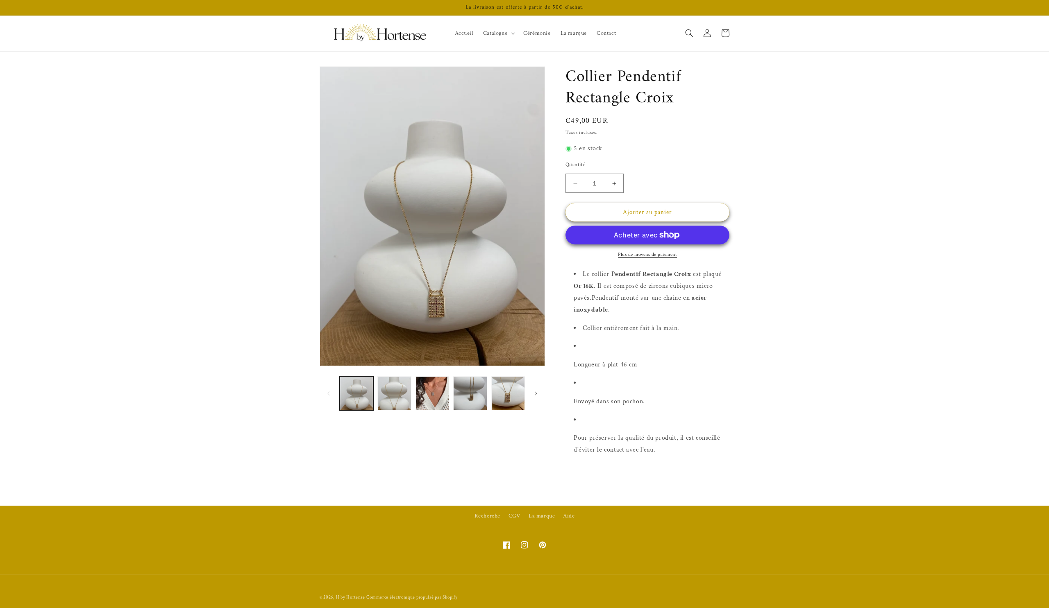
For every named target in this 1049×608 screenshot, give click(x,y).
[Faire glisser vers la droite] (536, 393)
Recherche (487, 516)
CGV (515, 516)
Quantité (575, 164)
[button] (498, 33)
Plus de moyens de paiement (647, 254)
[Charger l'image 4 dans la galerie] (470, 393)
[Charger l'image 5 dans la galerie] (508, 393)
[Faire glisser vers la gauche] (329, 393)
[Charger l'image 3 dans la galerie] (432, 393)
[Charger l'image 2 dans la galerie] (394, 393)
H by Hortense (350, 597)
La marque (542, 516)
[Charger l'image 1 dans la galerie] (356, 393)
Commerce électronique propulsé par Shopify (411, 597)
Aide (568, 516)
